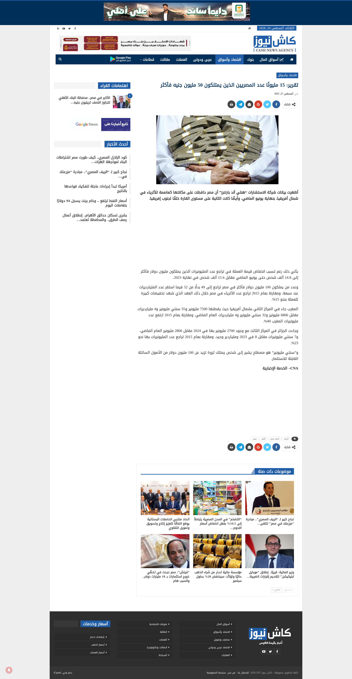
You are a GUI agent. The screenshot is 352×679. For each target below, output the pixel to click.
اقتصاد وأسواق (229, 59)
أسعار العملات (97, 652)
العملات (181, 59)
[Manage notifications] (9, 670)
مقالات (165, 59)
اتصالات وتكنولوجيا (157, 647)
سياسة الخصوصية (216, 672)
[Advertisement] (217, 233)
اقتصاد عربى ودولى (219, 647)
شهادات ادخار (97, 637)
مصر (255, 439)
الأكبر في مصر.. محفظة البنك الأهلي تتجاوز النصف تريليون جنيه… (84, 100)
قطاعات (148, 59)
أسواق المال (269, 59)
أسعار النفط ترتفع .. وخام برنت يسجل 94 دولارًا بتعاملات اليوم (92, 202)
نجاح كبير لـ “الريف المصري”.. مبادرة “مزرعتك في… (93, 174)
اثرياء (286, 439)
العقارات (225, 655)
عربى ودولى (202, 59)
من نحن (231, 672)
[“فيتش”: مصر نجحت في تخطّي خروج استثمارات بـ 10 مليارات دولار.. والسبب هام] (165, 551)
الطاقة (163, 632)
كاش (263, 439)
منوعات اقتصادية (158, 624)
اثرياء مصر (274, 439)
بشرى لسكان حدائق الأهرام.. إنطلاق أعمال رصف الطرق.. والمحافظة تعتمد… (95, 217)
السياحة (163, 655)
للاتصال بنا (243, 672)
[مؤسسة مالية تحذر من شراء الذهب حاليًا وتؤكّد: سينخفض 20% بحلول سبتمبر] (217, 551)
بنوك (250, 59)
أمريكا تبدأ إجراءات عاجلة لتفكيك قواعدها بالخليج (95, 188)
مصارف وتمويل (222, 639)
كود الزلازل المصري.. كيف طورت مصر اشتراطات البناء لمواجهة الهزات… (91, 159)
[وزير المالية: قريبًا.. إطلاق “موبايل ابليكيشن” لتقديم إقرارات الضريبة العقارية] (269, 551)
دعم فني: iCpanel (63, 672)
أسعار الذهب (97, 645)
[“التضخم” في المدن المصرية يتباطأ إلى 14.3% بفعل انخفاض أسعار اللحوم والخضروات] (217, 498)
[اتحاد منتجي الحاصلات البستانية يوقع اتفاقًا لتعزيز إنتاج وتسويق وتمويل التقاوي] (165, 498)
